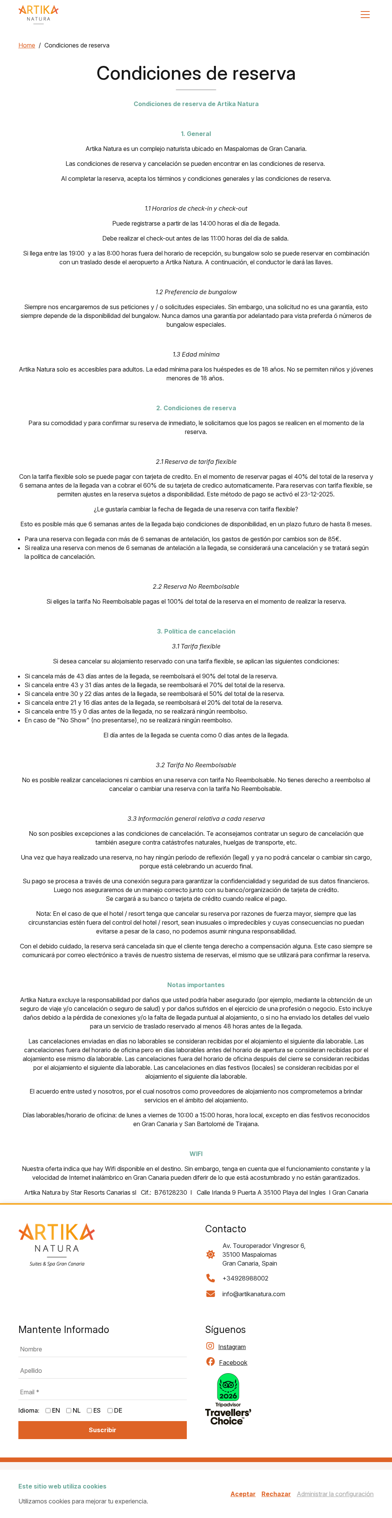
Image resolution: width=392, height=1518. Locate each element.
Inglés (215, 757)
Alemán (323, 757)
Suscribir (288, 775)
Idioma (210, 745)
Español (288, 757)
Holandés (250, 757)
